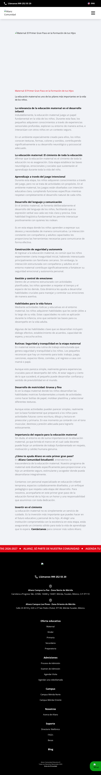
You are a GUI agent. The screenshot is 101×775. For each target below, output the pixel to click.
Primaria (50, 637)
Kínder (51, 632)
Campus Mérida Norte (50, 694)
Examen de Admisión (50, 668)
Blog (50, 749)
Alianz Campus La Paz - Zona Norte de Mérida (50, 590)
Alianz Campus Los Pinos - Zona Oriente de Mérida (50, 604)
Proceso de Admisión (50, 663)
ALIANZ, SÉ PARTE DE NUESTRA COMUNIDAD (41, 548)
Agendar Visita (50, 674)
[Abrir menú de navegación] (93, 13)
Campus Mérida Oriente (50, 700)
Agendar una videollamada (50, 679)
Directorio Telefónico (50, 729)
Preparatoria (50, 648)
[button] (95, 766)
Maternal (50, 626)
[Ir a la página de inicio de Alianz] (13, 13)
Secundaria (50, 643)
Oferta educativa (51, 621)
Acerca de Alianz (50, 714)
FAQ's (50, 734)
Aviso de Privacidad (50, 766)
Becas (50, 740)
